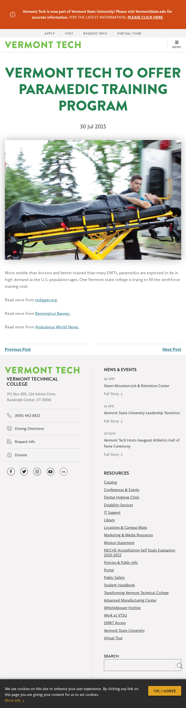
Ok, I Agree (165, 690)
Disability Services (118, 505)
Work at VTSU (115, 615)
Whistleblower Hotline (122, 607)
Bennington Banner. (52, 313)
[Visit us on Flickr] (64, 472)
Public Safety (114, 577)
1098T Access (115, 622)
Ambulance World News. (57, 327)
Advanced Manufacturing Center (130, 600)
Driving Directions (29, 428)
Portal (109, 570)
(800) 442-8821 (27, 415)
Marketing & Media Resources (128, 535)
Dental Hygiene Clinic (122, 497)
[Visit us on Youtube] (50, 472)
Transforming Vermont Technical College (136, 592)
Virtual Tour (113, 638)
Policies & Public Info (121, 562)
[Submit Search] (178, 665)
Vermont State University (124, 630)
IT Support (112, 512)
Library (109, 520)
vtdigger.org (46, 299)
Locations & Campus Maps (125, 527)
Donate (20, 455)
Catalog (110, 482)
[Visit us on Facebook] (11, 472)
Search (111, 656)
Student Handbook (119, 585)
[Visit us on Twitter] (24, 472)
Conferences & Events (121, 489)
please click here (145, 17)
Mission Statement (119, 542)
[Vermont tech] (43, 44)
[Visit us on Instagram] (37, 472)
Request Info (24, 441)
